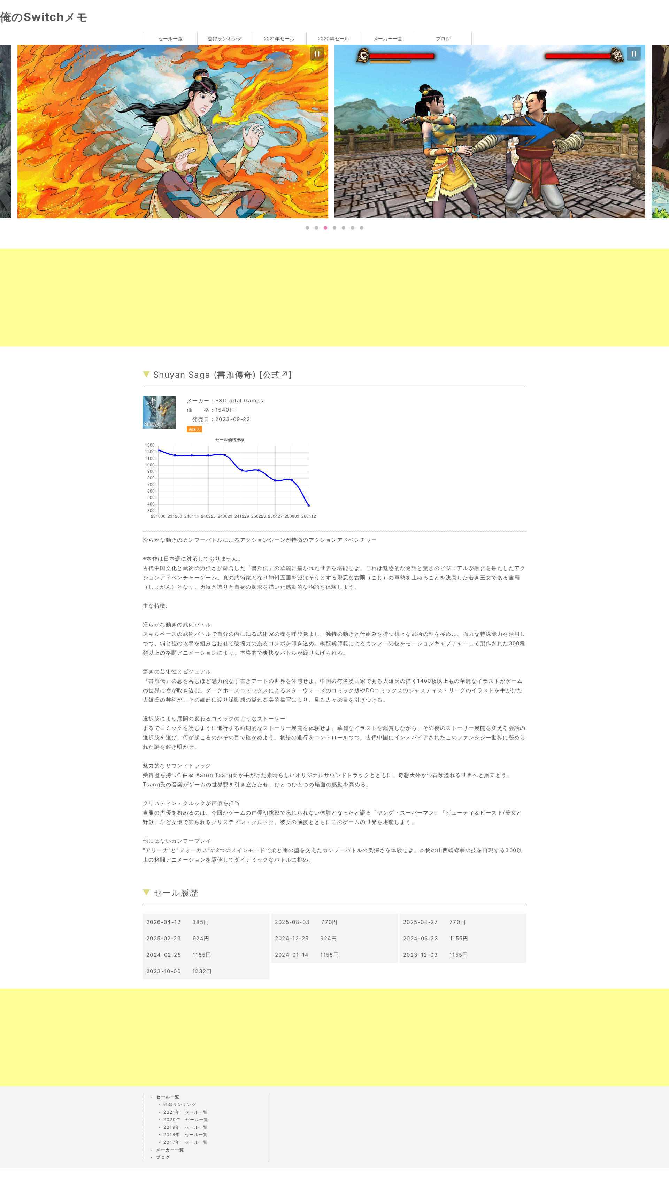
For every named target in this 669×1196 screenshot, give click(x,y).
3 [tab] (325, 228)
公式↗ (276, 375)
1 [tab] (307, 228)
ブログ (443, 38)
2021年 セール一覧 (185, 1112)
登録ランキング (225, 38)
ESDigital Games (239, 400)
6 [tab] (352, 228)
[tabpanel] (493, 131)
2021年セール (279, 38)
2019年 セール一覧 (185, 1127)
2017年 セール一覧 (185, 1142)
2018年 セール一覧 (185, 1134)
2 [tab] (316, 228)
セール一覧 (170, 38)
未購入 (194, 429)
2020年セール (333, 38)
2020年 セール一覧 (185, 1119)
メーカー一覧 (387, 38)
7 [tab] (361, 228)
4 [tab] (334, 228)
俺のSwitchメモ (44, 17)
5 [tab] (343, 228)
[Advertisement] (209, 297)
